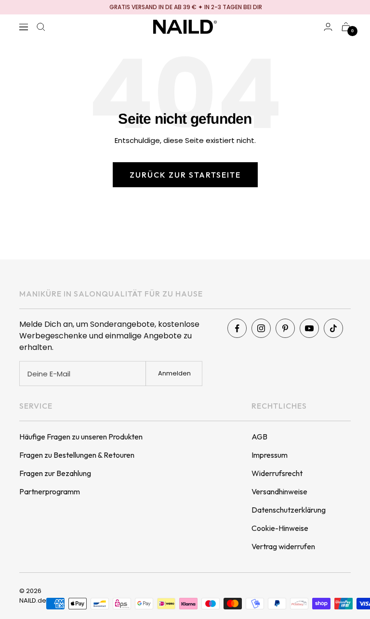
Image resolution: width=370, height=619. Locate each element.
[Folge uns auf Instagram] (261, 328)
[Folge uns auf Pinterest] (285, 328)
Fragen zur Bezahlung (55, 473)
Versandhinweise (279, 491)
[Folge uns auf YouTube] (309, 328)
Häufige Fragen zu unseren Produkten (81, 436)
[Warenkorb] (346, 26)
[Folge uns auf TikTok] (333, 328)
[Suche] (41, 27)
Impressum (269, 455)
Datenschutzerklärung (288, 510)
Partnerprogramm (49, 491)
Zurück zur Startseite (185, 175)
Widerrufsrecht (277, 473)
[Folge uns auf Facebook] (237, 328)
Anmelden (174, 373)
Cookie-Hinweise (279, 528)
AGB (259, 436)
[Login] (328, 27)
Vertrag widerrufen (283, 546)
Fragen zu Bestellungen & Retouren (76, 455)
